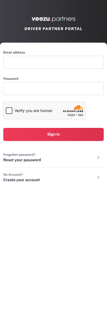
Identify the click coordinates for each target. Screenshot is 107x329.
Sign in (53, 134)
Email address (14, 52)
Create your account (21, 180)
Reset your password (22, 160)
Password (10, 79)
